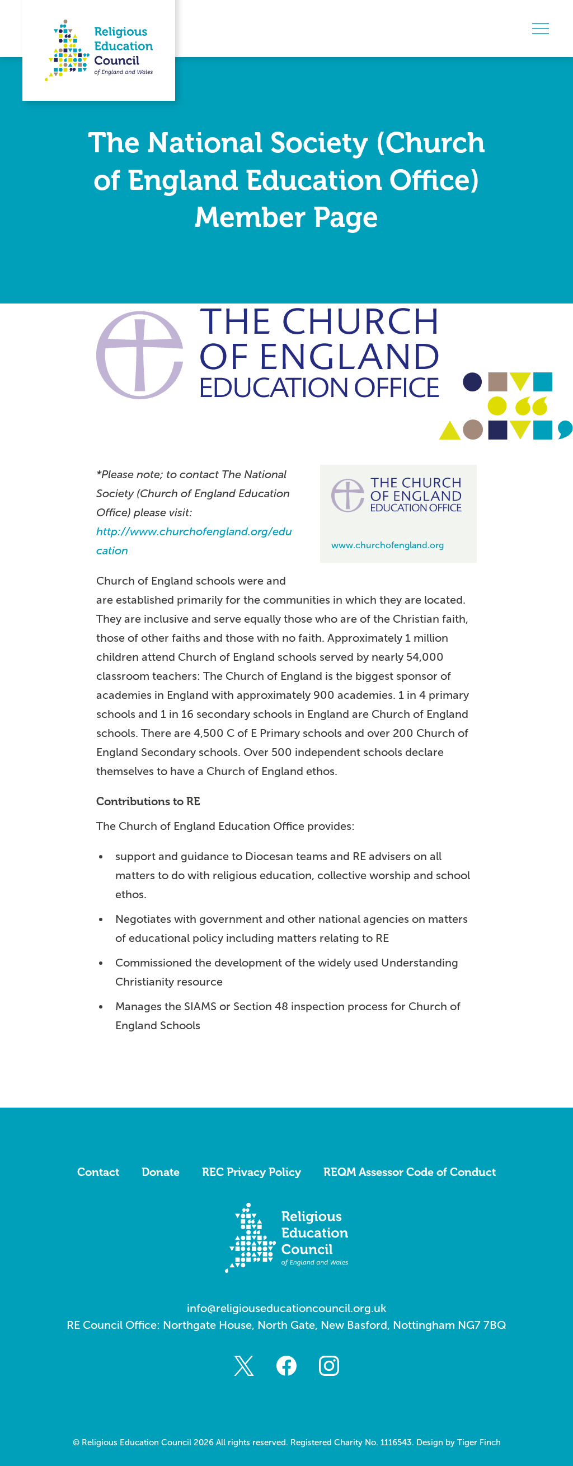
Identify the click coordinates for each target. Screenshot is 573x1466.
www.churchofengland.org (387, 545)
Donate (161, 1172)
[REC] (99, 50)
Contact (98, 1172)
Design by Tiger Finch (458, 1442)
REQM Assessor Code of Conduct (409, 1172)
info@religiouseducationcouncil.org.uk (287, 1308)
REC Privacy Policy (251, 1172)
